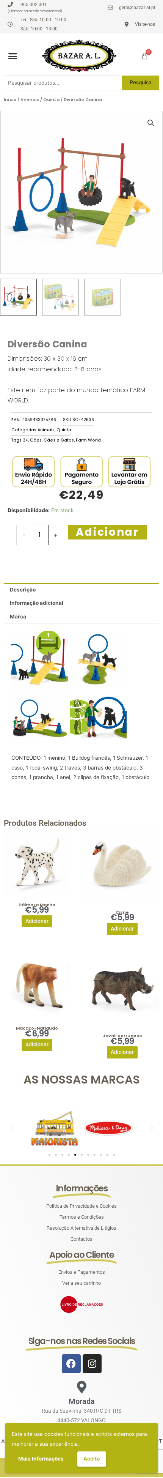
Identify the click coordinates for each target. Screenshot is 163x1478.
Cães (36, 440)
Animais (29, 99)
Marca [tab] (18, 617)
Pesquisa (141, 82)
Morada (82, 1401)
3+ (25, 440)
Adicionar (107, 532)
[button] (13, 56)
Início (10, 99)
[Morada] (81, 1387)
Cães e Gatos (59, 440)
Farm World (88, 440)
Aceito (91, 1459)
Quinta (51, 99)
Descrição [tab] (23, 590)
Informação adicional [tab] (36, 603)
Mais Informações (41, 1459)
